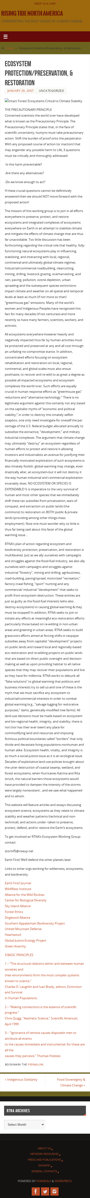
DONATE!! (44, 1165)
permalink (36, 1064)
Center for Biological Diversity (26, 900)
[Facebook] (36, 1191)
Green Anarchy (15, 946)
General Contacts (44, 1171)
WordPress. (63, 1181)
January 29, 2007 (20, 91)
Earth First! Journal (18, 883)
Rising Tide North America (32, 13)
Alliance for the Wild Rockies (24, 895)
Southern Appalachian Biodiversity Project (35, 923)
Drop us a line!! (45, 3)
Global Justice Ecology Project (25, 940)
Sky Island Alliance (18, 906)
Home (10, 48)
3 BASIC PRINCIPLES (19, 955)
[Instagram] (54, 1191)
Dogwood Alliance (17, 918)
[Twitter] (45, 1191)
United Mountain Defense (23, 929)
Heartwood (13, 935)
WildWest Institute (18, 889)
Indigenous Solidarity (21, 1080)
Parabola (43, 1181)
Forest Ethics (14, 912)
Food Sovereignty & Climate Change (71, 1082)
